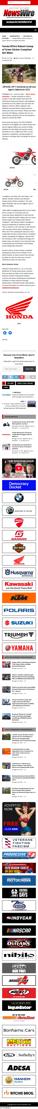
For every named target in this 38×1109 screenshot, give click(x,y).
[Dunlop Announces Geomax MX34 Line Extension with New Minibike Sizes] (6, 778)
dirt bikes (10, 383)
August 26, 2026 (18, 743)
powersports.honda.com (10, 287)
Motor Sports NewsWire (23, 58)
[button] (35, 30)
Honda (6, 387)
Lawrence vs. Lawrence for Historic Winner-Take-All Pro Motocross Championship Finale (23, 765)
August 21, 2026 (18, 708)
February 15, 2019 (18, 451)
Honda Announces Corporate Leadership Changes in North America (22, 434)
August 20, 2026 (18, 722)
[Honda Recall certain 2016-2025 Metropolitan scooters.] (6, 424)
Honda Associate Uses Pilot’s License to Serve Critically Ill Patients (22, 447)
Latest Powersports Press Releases (18, 729)
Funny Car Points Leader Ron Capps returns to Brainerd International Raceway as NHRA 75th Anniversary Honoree (23, 703)
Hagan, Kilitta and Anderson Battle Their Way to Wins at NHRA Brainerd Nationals (24, 664)
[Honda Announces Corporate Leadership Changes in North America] (6, 435)
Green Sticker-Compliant (25, 383)
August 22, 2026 (18, 693)
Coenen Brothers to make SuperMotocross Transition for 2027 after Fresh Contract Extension (22, 752)
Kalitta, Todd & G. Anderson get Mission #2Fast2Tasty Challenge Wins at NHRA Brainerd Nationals (23, 677)
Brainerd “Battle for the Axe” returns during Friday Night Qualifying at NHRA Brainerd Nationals (22, 717)
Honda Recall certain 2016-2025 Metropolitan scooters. (23, 423)
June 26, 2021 (8, 58)
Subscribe (29, 369)
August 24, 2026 (18, 668)
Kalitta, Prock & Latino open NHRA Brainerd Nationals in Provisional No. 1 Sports (23, 689)
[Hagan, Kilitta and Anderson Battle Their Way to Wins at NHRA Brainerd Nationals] (6, 664)
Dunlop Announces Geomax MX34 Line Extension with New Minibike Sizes (23, 778)
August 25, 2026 (18, 796)
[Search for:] (19, 2)
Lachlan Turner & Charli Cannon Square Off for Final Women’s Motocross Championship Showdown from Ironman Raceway (24, 737)
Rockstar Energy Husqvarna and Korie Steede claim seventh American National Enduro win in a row (23, 791)
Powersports (15, 36)
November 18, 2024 (19, 426)
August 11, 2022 (18, 438)
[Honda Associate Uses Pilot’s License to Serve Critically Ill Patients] (6, 447)
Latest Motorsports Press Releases (19, 657)
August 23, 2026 (18, 681)
